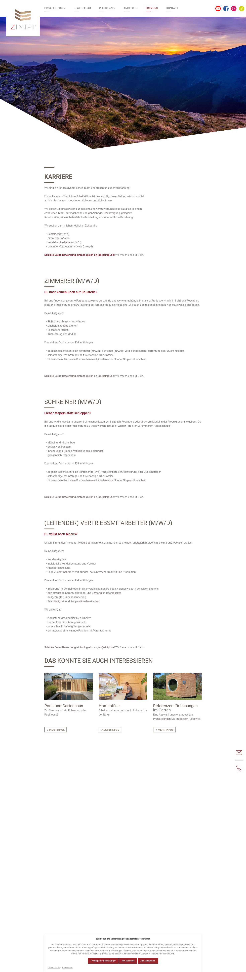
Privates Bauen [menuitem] (54, 8)
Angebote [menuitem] (130, 8)
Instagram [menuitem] (233, 8)
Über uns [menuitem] (152, 8)
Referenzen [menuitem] (107, 8)
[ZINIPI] (23, 18)
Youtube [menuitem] (218, 8)
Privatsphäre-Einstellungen (103, 960)
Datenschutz (54, 967)
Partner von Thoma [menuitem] (241, 8)
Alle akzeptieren (147, 960)
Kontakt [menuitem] (172, 8)
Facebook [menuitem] (226, 8)
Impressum (67, 967)
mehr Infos (57, 729)
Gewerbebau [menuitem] (82, 8)
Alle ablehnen (128, 960)
